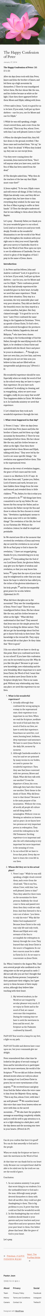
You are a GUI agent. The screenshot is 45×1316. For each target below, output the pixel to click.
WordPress (19, 1311)
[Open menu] (37, 5)
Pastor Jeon (10, 6)
